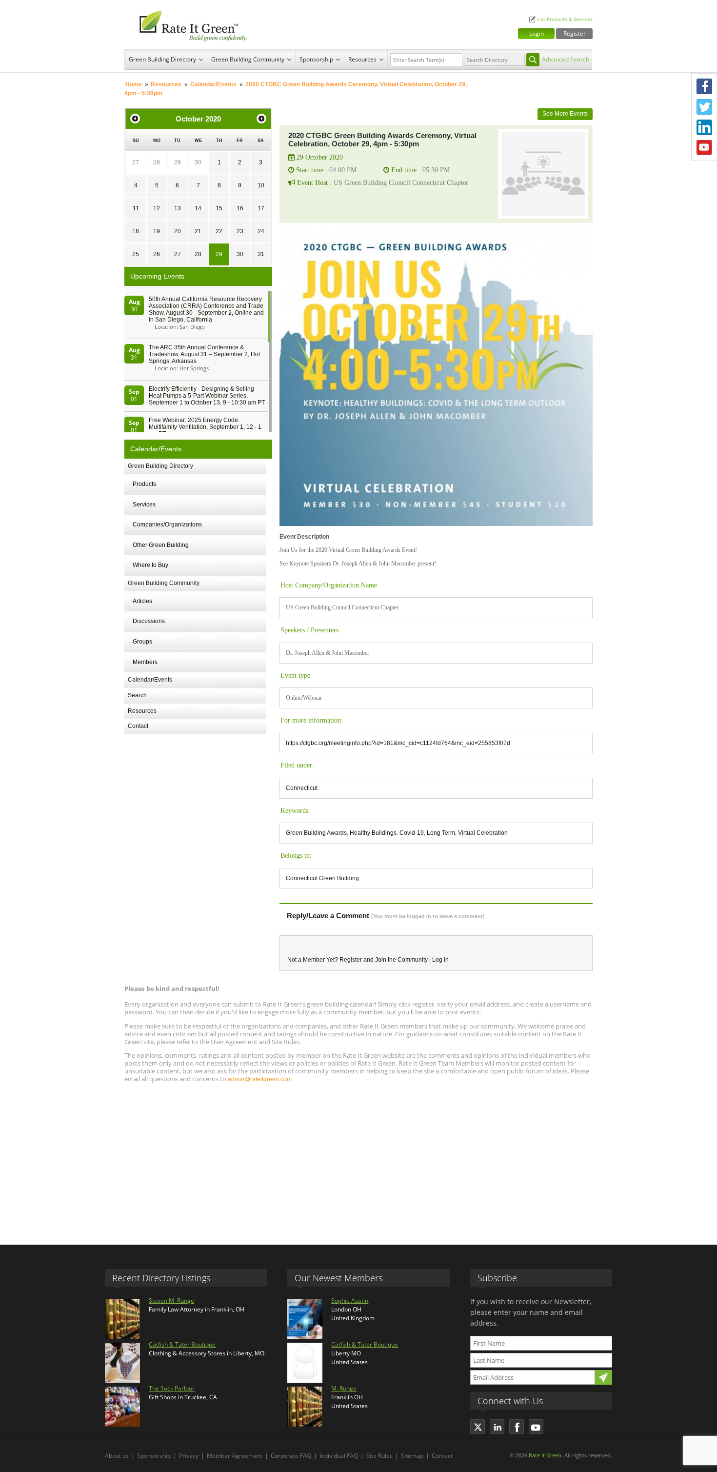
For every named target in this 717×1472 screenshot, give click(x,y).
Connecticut (302, 788)
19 (156, 231)
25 (135, 254)
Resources (362, 59)
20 (177, 231)
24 (261, 231)
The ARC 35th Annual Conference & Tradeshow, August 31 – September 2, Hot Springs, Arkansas (204, 354)
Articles (142, 601)
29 (177, 162)
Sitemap (412, 1456)
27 (135, 162)
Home (133, 84)
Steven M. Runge (171, 1300)
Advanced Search (565, 59)
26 (156, 254)
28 (156, 162)
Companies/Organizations (167, 524)
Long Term (441, 832)
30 (198, 162)
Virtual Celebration (483, 832)
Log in (440, 959)
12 (156, 208)
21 (198, 231)
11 (136, 208)
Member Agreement (234, 1456)
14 (198, 208)
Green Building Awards (316, 832)
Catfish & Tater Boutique (182, 1344)
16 (240, 208)
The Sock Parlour (172, 1388)
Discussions (149, 621)
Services (144, 504)
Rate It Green (545, 1455)
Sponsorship (316, 59)
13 (177, 208)
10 (261, 185)
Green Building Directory (162, 59)
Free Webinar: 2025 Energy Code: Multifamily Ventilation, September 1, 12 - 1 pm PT (205, 427)
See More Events (565, 113)
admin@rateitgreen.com (260, 1079)
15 (219, 208)
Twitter (704, 107)
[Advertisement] (358, 1159)
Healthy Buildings (373, 832)
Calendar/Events (213, 84)
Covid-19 (411, 832)
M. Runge (344, 1388)
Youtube (704, 148)
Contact (138, 726)
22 (219, 231)
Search (137, 695)
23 (240, 231)
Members (145, 662)
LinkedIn (704, 127)
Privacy (189, 1456)
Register (574, 33)
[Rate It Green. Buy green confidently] (187, 24)
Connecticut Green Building (322, 878)
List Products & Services (565, 19)
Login (536, 33)
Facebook (704, 86)
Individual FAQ (338, 1456)
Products (144, 484)
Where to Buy (150, 565)
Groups (142, 641)
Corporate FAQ (291, 1456)
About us (117, 1456)
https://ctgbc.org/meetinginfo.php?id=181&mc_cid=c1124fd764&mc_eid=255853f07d (398, 743)
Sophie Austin (349, 1300)
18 (135, 231)
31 (261, 254)
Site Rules (379, 1456)
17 (261, 208)
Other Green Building (161, 545)
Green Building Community (247, 59)
